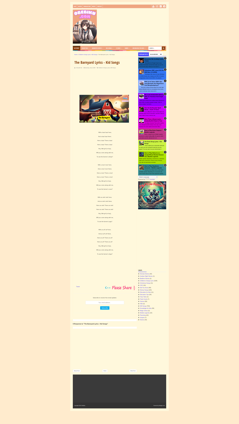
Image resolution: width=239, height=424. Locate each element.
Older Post (133, 370)
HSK (141, 303)
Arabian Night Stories (146, 276)
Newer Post (77, 370)
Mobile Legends (144, 313)
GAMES (126, 48)
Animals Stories (144, 274)
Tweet (78, 286)
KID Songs (113, 67)
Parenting (143, 315)
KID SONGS (109, 48)
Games (142, 301)
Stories (142, 319)
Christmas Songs (145, 283)
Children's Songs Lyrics (104, 67)
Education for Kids (145, 292)
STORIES (118, 48)
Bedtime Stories (144, 278)
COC (141, 285)
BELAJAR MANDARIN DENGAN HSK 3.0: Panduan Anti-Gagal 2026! (154, 96)
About (94, 6)
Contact (99, 6)
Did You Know (144, 287)
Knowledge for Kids (145, 308)
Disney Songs (144, 290)
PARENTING (85, 48)
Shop (75, 6)
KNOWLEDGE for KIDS (138, 48)
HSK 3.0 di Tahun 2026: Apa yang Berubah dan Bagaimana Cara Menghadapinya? (154, 83)
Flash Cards (143, 299)
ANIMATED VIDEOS (97, 48)
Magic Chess (144, 310)
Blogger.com (162, 405)
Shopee (80, 6)
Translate (152, 179)
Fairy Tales (143, 297)
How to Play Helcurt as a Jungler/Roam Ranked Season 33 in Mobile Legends (154, 154)
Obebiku (83, 405)
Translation (86, 6)
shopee (142, 317)
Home (77, 48)
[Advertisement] (132, 23)
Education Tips (144, 294)
